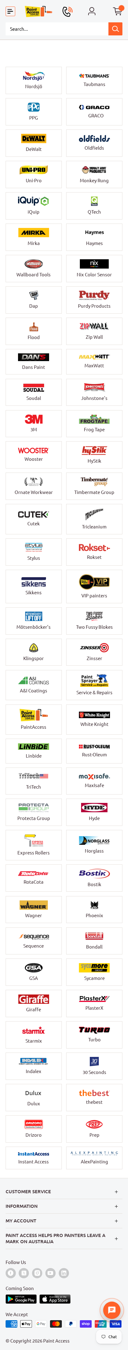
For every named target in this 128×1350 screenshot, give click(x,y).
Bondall (94, 946)
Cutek (33, 523)
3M (33, 429)
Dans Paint (33, 367)
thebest (94, 1102)
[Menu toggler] (10, 11)
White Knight (94, 724)
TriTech (33, 787)
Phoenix (94, 915)
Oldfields (94, 148)
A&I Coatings (33, 690)
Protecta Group (33, 818)
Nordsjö (33, 86)
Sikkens (33, 592)
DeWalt (34, 149)
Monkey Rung (94, 180)
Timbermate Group (94, 492)
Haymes (94, 243)
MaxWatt (94, 365)
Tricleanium (94, 526)
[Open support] (112, 1310)
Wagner (33, 915)
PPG (33, 117)
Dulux (33, 1103)
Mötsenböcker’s (33, 627)
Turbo (94, 1039)
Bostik (94, 884)
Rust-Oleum (94, 754)
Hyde (94, 818)
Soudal (33, 398)
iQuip (33, 212)
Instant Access (33, 1161)
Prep (94, 1135)
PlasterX (94, 1008)
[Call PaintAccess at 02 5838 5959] (67, 12)
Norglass (94, 851)
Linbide (34, 756)
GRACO (96, 115)
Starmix (33, 1041)
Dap (33, 306)
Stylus (33, 558)
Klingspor (33, 658)
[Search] (115, 28)
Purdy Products (94, 306)
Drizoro (33, 1135)
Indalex (33, 1071)
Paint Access (56, 1340)
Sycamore (94, 978)
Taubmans (94, 84)
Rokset (94, 557)
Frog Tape (94, 429)
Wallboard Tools (33, 274)
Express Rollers (33, 852)
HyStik (94, 461)
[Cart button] (117, 11)
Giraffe (33, 1009)
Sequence (33, 946)
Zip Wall (94, 337)
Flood (34, 337)
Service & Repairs (94, 692)
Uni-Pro (34, 180)
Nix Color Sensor (94, 274)
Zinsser (94, 658)
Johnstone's (94, 398)
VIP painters (94, 595)
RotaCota (33, 882)
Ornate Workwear (34, 492)
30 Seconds (94, 1072)
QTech (94, 212)
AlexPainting (94, 1161)
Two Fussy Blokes (94, 627)
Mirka (34, 243)
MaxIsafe (94, 785)
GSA (33, 978)
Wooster (34, 459)
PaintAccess (33, 727)
